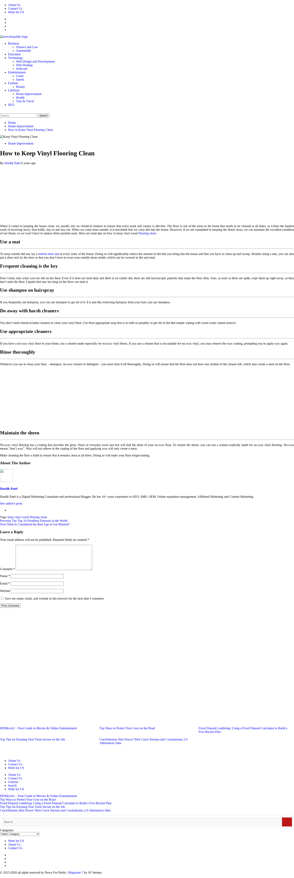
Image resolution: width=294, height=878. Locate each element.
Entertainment (17, 72)
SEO (11, 104)
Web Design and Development (35, 61)
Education (14, 54)
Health (20, 97)
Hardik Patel (13, 163)
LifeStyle (14, 90)
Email (5, 583)
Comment (7, 569)
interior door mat (48, 254)
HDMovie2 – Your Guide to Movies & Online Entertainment (38, 728)
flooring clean (147, 233)
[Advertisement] (147, 193)
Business (13, 43)
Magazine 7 (75, 872)
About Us (14, 5)
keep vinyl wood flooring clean (27, 517)
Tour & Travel (25, 101)
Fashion (13, 83)
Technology (15, 58)
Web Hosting (24, 65)
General (13, 782)
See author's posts (11, 503)
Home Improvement (28, 94)
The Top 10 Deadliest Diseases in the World (33, 520)
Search (12, 785)
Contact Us (15, 8)
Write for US (16, 12)
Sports (20, 79)
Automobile (23, 50)
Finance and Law (27, 47)
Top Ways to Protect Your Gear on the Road (127, 728)
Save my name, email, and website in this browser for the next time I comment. (54, 598)
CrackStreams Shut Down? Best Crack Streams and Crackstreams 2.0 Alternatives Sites (55, 810)
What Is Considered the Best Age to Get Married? (35, 524)
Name (5, 576)
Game (20, 76)
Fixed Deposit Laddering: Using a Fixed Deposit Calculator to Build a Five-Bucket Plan (55, 803)
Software (21, 68)
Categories (6, 830)
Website (5, 591)
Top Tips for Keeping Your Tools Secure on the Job (32, 739)
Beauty (20, 86)
